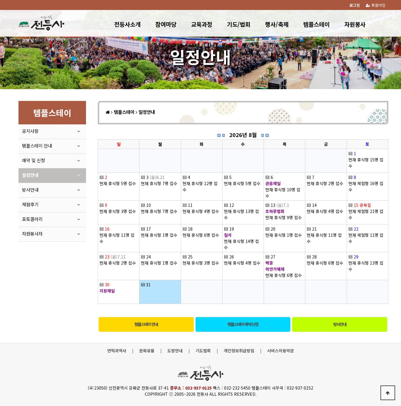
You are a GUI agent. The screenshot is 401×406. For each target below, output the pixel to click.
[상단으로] (387, 392)
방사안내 (339, 324)
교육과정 (201, 24)
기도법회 (203, 351)
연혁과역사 (116, 351)
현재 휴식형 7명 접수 (159, 183)
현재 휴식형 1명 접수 (159, 235)
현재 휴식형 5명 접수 (118, 183)
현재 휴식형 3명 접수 (118, 211)
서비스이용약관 (280, 351)
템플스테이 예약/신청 (243, 324)
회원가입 (377, 5)
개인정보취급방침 (239, 351)
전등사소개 (127, 24)
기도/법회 (238, 24)
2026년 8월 (243, 134)
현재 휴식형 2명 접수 (325, 183)
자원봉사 (354, 24)
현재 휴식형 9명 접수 (283, 217)
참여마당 (165, 24)
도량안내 (175, 351)
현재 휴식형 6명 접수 (201, 235)
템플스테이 (316, 24)
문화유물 (146, 351)
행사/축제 (277, 24)
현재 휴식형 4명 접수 (201, 211)
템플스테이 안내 (146, 324)
